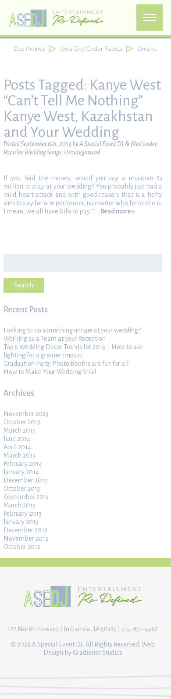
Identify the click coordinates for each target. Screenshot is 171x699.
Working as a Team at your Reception (55, 338)
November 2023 (26, 413)
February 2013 (22, 513)
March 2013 (19, 505)
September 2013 (26, 496)
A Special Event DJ (101, 143)
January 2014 (21, 471)
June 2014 (17, 438)
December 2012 (25, 530)
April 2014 (17, 447)
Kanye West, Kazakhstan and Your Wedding (78, 124)
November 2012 (26, 538)
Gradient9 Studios (97, 652)
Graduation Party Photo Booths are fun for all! (67, 363)
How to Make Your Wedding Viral (50, 371)
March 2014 (20, 455)
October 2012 (22, 546)
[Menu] (149, 17)
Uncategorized (82, 152)
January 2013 (21, 521)
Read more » (117, 211)
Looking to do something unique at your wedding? (72, 330)
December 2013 (25, 480)
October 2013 (22, 488)
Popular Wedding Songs (32, 152)
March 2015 (20, 430)
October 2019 (22, 422)
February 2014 (23, 463)
